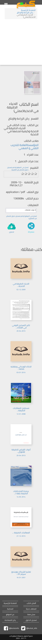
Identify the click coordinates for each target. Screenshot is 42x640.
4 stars (32, 174)
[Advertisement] (21, 42)
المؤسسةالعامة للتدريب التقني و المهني (24, 146)
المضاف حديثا (31, 609)
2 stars (25, 174)
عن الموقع (10, 614)
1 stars (22, 174)
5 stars (35, 174)
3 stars (29, 174)
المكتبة (10, 609)
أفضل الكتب (31, 603)
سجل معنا (31, 614)
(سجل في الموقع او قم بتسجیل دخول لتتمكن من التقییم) (17, 168)
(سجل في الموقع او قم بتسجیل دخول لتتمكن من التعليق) (21, 217)
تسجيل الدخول (31, 620)
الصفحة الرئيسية (28, 10)
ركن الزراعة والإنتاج (25, 12)
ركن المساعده (10, 620)
